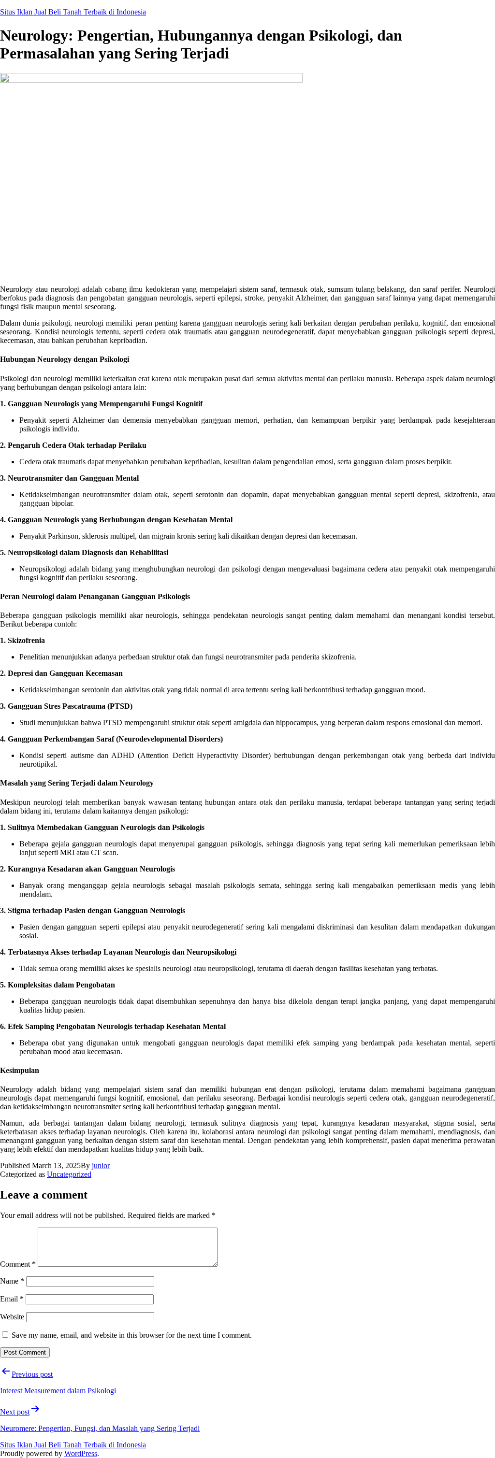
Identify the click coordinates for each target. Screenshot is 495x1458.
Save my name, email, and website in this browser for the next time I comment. (132, 1335)
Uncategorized (69, 1174)
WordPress (80, 1453)
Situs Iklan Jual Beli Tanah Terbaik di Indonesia (73, 12)
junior (101, 1165)
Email (12, 1299)
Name (12, 1281)
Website (12, 1317)
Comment (18, 1264)
